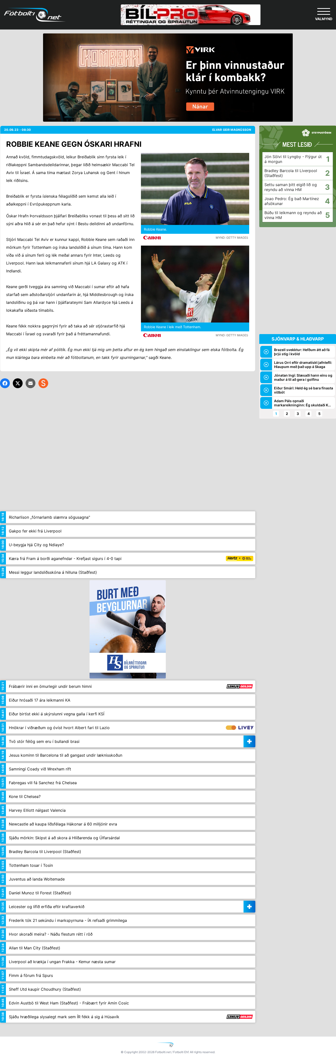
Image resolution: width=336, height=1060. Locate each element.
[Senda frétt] (30, 383)
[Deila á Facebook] (5, 383)
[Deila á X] (18, 383)
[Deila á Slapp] (43, 383)
